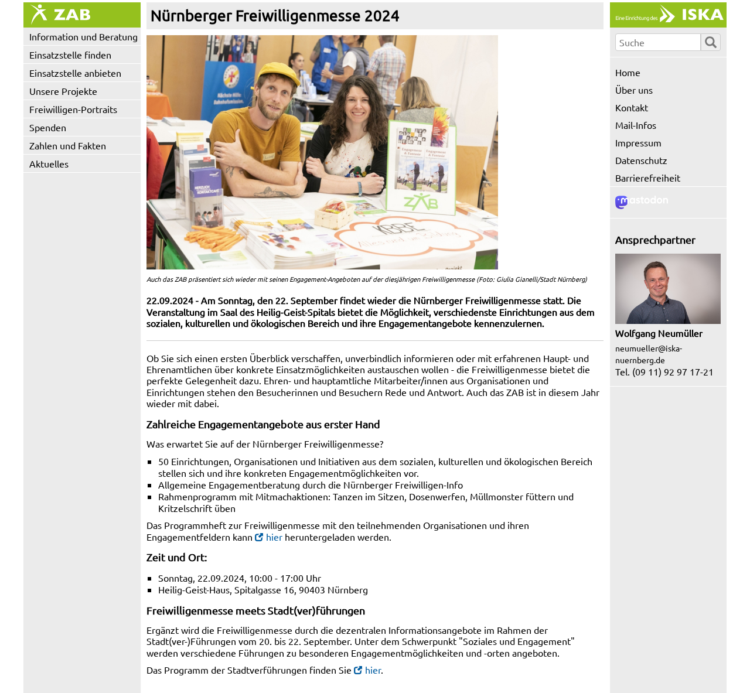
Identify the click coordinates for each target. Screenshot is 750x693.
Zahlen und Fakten (67, 145)
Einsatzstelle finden (70, 54)
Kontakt (631, 107)
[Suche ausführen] (711, 42)
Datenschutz (641, 160)
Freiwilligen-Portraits (73, 109)
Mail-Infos (635, 125)
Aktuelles (49, 163)
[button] (322, 152)
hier (274, 536)
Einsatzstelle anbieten (75, 72)
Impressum (638, 142)
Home (627, 72)
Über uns (634, 89)
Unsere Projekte (63, 91)
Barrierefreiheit (647, 177)
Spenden (47, 127)
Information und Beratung (83, 36)
